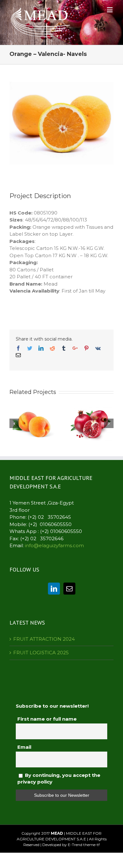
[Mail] (69, 589)
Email (24, 747)
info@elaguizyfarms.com (54, 545)
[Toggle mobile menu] (110, 9)
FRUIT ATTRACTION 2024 (44, 639)
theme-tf (91, 844)
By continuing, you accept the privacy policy (58, 778)
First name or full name (47, 719)
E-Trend (75, 844)
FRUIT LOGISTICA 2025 (41, 653)
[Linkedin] (54, 589)
